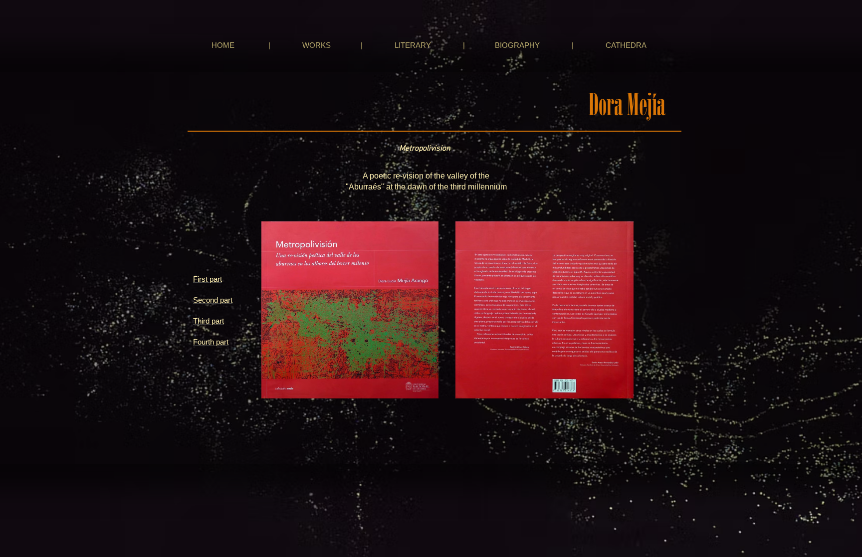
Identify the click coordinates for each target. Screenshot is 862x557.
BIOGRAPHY (517, 45)
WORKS (316, 45)
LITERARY (413, 45)
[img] (349, 329)
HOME (222, 45)
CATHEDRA (626, 45)
